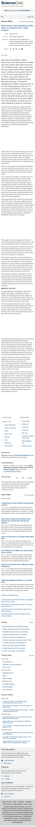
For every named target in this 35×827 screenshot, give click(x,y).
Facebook (7, 776)
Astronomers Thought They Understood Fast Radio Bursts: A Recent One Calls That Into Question (15, 521)
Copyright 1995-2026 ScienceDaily (14, 807)
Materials (4, 455)
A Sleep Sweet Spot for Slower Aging (14, 648)
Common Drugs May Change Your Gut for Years (17, 640)
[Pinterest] (16, 49)
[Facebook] (10, 49)
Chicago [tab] (29, 478)
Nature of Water (7, 678)
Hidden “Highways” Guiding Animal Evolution (16, 629)
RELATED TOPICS (7, 417)
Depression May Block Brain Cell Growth (15, 635)
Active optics (26, 421)
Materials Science (8, 673)
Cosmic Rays (7, 667)
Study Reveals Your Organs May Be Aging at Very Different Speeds (16, 610)
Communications (8, 690)
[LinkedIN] (19, 49)
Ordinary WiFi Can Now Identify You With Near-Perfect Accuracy (17, 722)
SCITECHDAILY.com (13, 595)
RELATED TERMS (24, 417)
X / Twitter (7, 779)
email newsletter (25, 10)
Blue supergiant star (27, 442)
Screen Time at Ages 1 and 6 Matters (14, 651)
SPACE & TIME (4, 659)
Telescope (25, 430)
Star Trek (25, 433)
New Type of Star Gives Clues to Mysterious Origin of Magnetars (17, 565)
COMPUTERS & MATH (6, 681)
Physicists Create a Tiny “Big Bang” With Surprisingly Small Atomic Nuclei (15, 702)
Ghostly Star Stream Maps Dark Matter (14, 645)
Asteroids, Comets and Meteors (12, 665)
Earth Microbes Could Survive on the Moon (15, 632)
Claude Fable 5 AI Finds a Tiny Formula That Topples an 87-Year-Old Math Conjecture (16, 742)
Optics (4, 676)
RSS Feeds (7, 763)
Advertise (28, 802)
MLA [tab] (17, 478)
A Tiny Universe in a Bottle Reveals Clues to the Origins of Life (17, 726)
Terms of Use (28, 804)
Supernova (25, 424)
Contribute (21, 802)
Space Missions (7, 662)
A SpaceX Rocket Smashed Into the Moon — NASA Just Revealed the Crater (18, 710)
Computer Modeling (8, 684)
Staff (14, 802)
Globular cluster (27, 446)
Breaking (4, 622)
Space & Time (7, 422)
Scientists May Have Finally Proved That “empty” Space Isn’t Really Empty (17, 717)
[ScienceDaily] (12, 3)
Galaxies (7, 437)
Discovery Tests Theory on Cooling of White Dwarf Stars (17, 538)
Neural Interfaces (8, 687)
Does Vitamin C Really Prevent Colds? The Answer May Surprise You (16, 605)
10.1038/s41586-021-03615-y (12, 471)
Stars (6, 440)
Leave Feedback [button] (9, 794)
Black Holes (8, 434)
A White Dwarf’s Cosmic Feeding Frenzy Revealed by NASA (17, 504)
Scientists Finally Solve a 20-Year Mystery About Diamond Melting (15, 615)
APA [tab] (22, 478)
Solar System (9, 446)
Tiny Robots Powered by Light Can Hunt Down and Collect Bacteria (18, 733)
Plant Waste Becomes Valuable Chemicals (15, 626)
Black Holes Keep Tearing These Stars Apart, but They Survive (17, 706)
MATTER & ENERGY (6, 670)
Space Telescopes (10, 428)
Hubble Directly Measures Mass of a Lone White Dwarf (16, 581)
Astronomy (8, 443)
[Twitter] (13, 49)
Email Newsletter (9, 760)
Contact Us (7, 796)
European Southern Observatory (28, 437)
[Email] (22, 49)
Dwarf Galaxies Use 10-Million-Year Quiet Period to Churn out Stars (17, 551)
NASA (6, 431)
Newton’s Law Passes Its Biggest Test (14, 637)
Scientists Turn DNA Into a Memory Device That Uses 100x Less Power (17, 737)
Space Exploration (10, 425)
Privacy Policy (7, 804)
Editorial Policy (17, 804)
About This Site (7, 802)
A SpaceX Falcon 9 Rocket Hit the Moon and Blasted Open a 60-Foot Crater (17, 601)
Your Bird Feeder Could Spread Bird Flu (15, 643)
